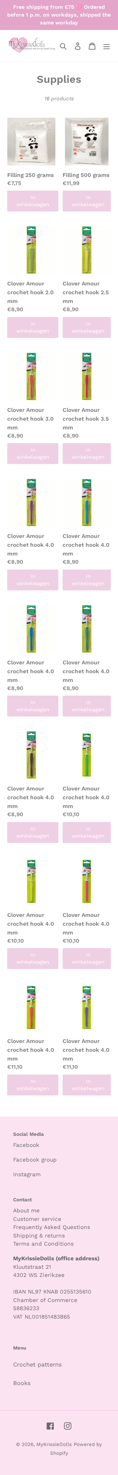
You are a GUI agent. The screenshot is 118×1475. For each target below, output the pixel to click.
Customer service (37, 1219)
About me (26, 1210)
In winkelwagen (32, 201)
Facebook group (35, 1159)
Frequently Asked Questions (51, 1227)
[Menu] (106, 45)
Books (21, 1383)
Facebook (26, 1145)
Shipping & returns (39, 1235)
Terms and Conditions (43, 1243)
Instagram (27, 1174)
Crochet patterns (37, 1364)
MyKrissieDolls (54, 1444)
